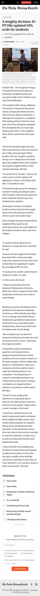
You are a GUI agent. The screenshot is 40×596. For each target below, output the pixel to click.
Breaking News (28, 553)
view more (19, 524)
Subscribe (26, 2)
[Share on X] (36, 43)
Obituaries (10, 556)
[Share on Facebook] (32, 43)
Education (7, 17)
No (14, 563)
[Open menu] (2, 2)
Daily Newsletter (12, 553)
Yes (8, 563)
